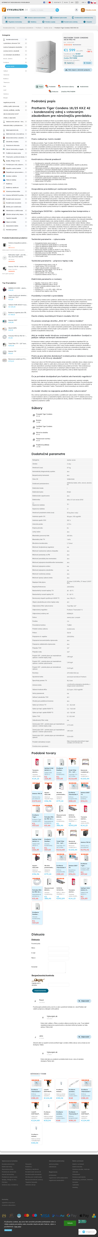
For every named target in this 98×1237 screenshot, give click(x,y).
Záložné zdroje (30, 1184)
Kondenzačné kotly (8, 1164)
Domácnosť (76, 1174)
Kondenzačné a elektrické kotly (82, 17)
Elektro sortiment (78, 1164)
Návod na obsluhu (42, 433)
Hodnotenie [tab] (84, 86)
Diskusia (53, 91)
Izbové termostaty (8, 1174)
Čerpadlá (87, 22)
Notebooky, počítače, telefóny (83, 1179)
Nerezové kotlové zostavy (34, 1179)
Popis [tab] (41, 86)
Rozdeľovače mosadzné (33, 1174)
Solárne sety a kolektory (10, 1184)
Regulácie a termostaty (13, 22)
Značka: (70, 58)
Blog (66, 2)
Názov (33, 958)
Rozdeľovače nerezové (33, 1172)
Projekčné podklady (42, 445)
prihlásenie (52, 1175)
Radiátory (32, 22)
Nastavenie (8, 1230)
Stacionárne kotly (7, 1169)
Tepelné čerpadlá (31, 1182)
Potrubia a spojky (48, 22)
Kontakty (57, 2)
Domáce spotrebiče (79, 1177)
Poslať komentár (40, 991)
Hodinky (75, 1187)
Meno (33, 948)
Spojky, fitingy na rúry (9, 1179)
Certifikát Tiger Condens (44, 427)
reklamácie (52, 1166)
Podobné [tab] (51, 86)
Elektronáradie (77, 1166)
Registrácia (53, 1172)
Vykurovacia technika (12, 17)
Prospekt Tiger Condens (44, 415)
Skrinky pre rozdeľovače (33, 1177)
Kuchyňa (75, 1182)
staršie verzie (71, 460)
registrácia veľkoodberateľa (58, 1178)
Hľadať (57, 10)
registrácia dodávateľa (56, 1180)
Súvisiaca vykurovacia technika (34, 17)
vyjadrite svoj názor (8, 1202)
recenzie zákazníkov (9, 1205)
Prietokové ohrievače (9, 1172)
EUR (83, 2)
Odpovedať (85, 1001)
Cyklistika (76, 1184)
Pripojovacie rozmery (43, 439)
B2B (72, 2)
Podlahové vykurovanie (58, 17)
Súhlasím (70, 1223)
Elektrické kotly (7, 1166)
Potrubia (4, 1182)
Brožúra (38, 421)
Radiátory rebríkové (32, 1169)
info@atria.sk (89, 1232)
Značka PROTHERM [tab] (68, 91)
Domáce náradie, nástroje (81, 1169)
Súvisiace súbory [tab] (66, 86)
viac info (18, 1227)
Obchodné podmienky (56, 1161)
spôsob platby (53, 1164)
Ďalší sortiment (78, 1161)
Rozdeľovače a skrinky (69, 22)
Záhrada (75, 1172)
